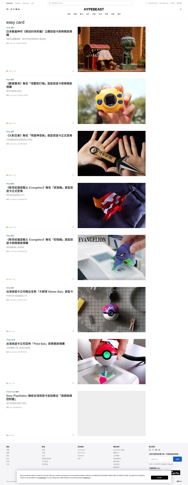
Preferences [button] (86, 478)
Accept (159, 477)
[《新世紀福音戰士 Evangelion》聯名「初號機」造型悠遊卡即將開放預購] (112, 257)
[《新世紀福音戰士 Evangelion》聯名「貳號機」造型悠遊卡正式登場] (112, 205)
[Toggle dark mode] (181, 9)
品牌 (112, 14)
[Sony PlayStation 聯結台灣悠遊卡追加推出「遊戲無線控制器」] (112, 413)
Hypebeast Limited (15, 481)
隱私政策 (170, 464)
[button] (45, 71)
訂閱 (177, 459)
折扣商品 (45, 464)
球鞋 (75, 14)
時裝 (68, 14)
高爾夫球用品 (46, 458)
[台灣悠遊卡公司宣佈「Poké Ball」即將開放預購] (112, 361)
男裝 (43, 450)
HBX (79, 458)
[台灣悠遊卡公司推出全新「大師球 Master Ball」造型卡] (112, 309)
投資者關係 (117, 458)
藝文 (81, 14)
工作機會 (116, 455)
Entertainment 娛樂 (12, 392)
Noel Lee (12, 43)
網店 (119, 14)
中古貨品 (45, 461)
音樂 (94, 14)
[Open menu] (7, 9)
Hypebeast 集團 (118, 450)
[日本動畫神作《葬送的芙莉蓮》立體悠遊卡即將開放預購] (112, 49)
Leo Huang (13, 95)
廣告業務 (116, 461)
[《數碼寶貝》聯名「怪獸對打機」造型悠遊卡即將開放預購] (112, 101)
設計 (87, 14)
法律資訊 (116, 464)
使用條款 (163, 464)
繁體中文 (179, 481)
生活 (100, 14)
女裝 (43, 453)
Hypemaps (81, 453)
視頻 (106, 14)
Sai (11, 407)
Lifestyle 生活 (10, 340)
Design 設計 (10, 28)
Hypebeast (81, 450)
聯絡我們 (116, 467)
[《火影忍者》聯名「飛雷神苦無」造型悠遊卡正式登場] (112, 153)
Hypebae (81, 455)
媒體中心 (116, 453)
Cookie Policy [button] (42, 478)
